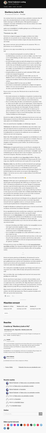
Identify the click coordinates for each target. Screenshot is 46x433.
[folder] (20, 14)
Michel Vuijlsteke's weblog (17, 2)
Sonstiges (23, 14)
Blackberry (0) (33, 306)
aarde (24, 36)
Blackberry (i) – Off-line (8, 306)
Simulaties (23, 389)
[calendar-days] (5, 14)
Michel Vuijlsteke (10, 356)
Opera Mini (26, 157)
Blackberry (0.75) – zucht (22, 306)
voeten (18, 36)
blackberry (6, 313)
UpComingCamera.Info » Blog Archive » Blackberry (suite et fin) (18, 329)
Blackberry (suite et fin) (14, 12)
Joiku (5, 286)
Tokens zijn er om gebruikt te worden (30, 382)
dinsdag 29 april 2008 (8, 331)
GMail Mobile (18, 215)
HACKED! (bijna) (19, 402)
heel (13, 36)
